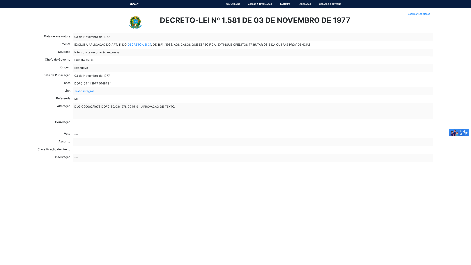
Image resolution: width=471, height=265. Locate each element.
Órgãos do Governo (330, 4)
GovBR (134, 4)
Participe (285, 4)
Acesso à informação (260, 4)
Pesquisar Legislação (418, 14)
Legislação (305, 4)
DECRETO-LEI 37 (139, 44)
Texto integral (84, 91)
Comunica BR (233, 4)
